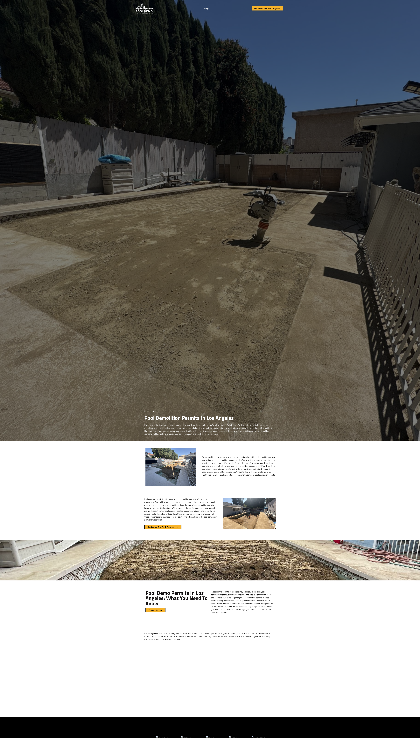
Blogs (206, 8)
